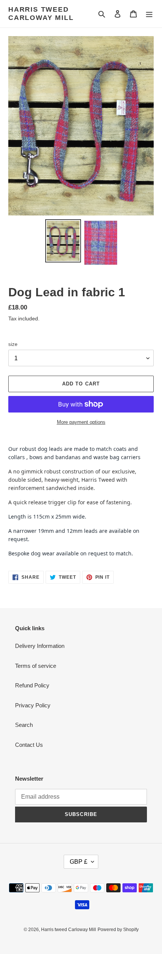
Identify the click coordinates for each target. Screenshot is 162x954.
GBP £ (78, 861)
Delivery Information (39, 646)
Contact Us (29, 745)
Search (24, 725)
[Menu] (149, 14)
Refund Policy (32, 685)
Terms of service (35, 666)
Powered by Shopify (118, 929)
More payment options (81, 422)
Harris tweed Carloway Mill (40, 13)
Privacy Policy (32, 705)
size (12, 344)
